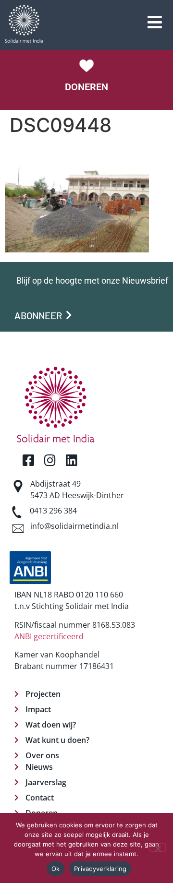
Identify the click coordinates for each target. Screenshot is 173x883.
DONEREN (86, 87)
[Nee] (157, 847)
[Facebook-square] (28, 459)
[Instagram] (49, 459)
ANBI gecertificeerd (49, 636)
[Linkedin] (71, 459)
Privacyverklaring (100, 868)
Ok (55, 868)
